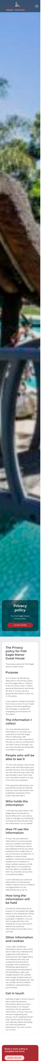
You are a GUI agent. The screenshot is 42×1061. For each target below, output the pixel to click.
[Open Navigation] (36, 6)
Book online (14, 1058)
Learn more (20, 625)
